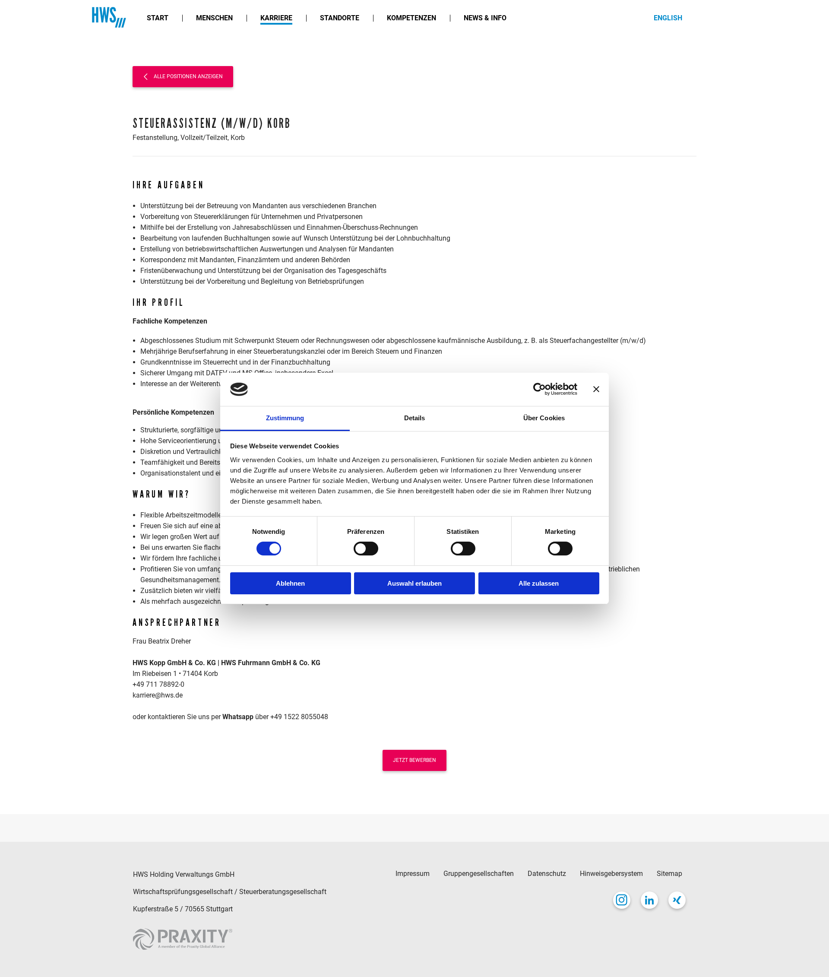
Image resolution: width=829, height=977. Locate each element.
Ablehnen (290, 583)
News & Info (485, 18)
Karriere (276, 18)
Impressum (413, 873)
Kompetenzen (411, 18)
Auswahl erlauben (414, 583)
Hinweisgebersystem (611, 873)
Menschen (214, 18)
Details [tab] (414, 418)
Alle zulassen (539, 583)
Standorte (339, 18)
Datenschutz (547, 873)
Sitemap (669, 873)
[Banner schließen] (596, 389)
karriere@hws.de (158, 695)
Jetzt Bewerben (414, 760)
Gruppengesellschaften (478, 873)
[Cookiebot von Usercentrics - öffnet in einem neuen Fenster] (539, 389)
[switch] (366, 548)
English (668, 18)
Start (157, 18)
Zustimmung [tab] (285, 418)
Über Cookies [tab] (544, 418)
